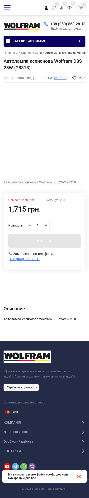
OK (78, 476)
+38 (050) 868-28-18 (68, 24)
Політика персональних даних (24, 402)
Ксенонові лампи (30, 52)
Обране (83, 78)
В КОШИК (44, 241)
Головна (9, 52)
